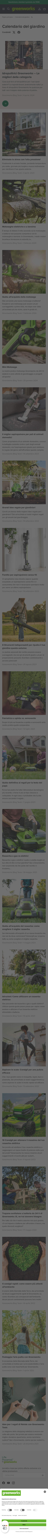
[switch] (5, 1528)
